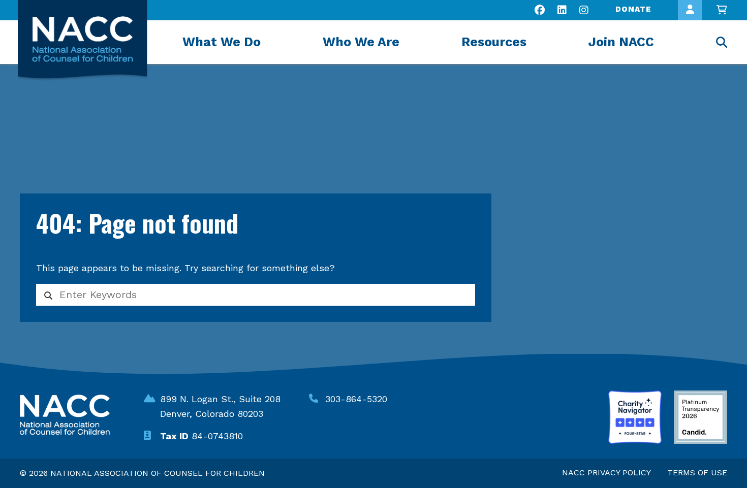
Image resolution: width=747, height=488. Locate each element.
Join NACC (621, 42)
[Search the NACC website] (721, 43)
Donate (633, 9)
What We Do (221, 42)
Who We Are (361, 42)
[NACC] (83, 40)
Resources (493, 42)
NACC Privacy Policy (606, 472)
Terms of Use (697, 472)
